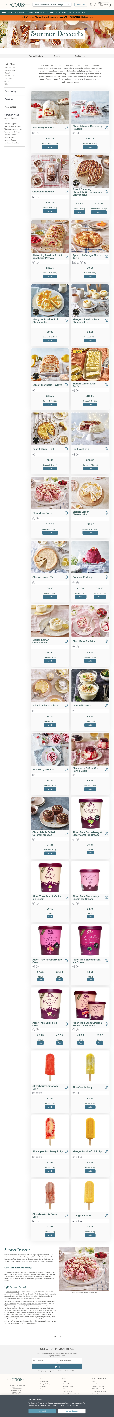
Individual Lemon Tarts (45, 705)
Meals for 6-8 (9, 75)
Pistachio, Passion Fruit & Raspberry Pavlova (47, 256)
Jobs (93, 1381)
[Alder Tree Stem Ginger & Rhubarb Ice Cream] (90, 1019)
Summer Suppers (10, 123)
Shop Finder (44, 1389)
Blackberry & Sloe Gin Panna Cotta (85, 769)
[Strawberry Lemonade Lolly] (50, 1083)
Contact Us (66, 1384)
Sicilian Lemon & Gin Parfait (84, 385)
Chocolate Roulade (43, 191)
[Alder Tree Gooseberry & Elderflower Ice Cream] (90, 829)
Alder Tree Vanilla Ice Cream (44, 1024)
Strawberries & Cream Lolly (45, 1215)
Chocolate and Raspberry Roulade (87, 127)
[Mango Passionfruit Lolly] (90, 1147)
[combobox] (52, 5)
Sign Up (57, 1367)
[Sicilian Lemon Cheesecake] (90, 509)
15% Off (71, 12)
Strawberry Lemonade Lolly (45, 1087)
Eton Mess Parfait (42, 513)
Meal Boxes (40, 12)
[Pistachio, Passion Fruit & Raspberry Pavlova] (50, 252)
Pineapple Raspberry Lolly (47, 1151)
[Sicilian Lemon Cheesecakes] (50, 637)
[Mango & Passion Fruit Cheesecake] (50, 316)
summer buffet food (11, 1314)
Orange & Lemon (82, 1215)
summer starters (48, 1312)
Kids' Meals (8, 78)
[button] (66, 127)
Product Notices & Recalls (71, 1394)
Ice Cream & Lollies (11, 143)
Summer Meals (53, 12)
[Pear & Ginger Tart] (50, 444)
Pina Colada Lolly (83, 1087)
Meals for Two (9, 70)
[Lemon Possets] (90, 701)
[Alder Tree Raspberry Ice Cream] (50, 956)
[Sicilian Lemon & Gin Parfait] (90, 380)
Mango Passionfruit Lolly (87, 1151)
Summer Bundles (10, 118)
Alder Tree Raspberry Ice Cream (47, 961)
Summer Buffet (9, 137)
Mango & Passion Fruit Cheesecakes (86, 320)
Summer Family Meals (12, 132)
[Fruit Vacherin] (90, 444)
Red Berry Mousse (43, 769)
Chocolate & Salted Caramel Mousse (43, 833)
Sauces (6, 81)
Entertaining (19, 12)
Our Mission (81, 12)
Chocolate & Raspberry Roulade (39, 1272)
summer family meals (11, 1317)
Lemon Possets (82, 705)
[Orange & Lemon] (90, 1211)
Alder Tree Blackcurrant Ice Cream (87, 961)
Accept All (42, 1411)
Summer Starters (10, 134)
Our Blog (43, 1386)
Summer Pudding (83, 577)
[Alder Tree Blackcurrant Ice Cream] (90, 956)
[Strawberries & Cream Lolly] (50, 1211)
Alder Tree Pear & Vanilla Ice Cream (46, 897)
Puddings (30, 12)
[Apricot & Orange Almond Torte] (90, 252)
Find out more (87, 17)
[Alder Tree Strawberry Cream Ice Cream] (90, 893)
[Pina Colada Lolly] (90, 1083)
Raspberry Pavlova (43, 127)
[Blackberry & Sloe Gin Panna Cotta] (90, 765)
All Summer (8, 121)
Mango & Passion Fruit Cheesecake (45, 320)
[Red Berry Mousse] (50, 765)
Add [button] (50, 147)
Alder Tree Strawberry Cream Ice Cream (86, 897)
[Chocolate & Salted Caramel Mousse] (50, 829)
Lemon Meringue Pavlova (47, 384)
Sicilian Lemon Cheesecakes (40, 641)
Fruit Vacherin (81, 449)
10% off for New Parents (100, 1389)
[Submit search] (69, 4)
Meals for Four (9, 73)
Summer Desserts (10, 140)
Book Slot (81, 5)
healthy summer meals (44, 1314)
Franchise (95, 1384)
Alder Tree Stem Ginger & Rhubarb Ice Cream (87, 1024)
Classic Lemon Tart (43, 577)
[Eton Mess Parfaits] (90, 637)
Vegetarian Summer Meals (13, 129)
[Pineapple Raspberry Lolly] (50, 1147)
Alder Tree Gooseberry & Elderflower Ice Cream (87, 833)
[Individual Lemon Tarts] (50, 701)
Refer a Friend (96, 1394)
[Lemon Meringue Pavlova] (50, 380)
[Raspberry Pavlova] (50, 123)
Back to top (57, 1336)
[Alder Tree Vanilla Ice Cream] (50, 1019)
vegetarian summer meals (27, 1314)
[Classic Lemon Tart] (50, 573)
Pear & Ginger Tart (43, 449)
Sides (6, 84)
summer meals (71, 76)
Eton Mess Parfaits (84, 641)
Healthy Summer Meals (12, 126)
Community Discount (99, 1391)
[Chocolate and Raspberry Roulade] (90, 123)
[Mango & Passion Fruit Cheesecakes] (90, 316)
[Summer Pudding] (90, 573)
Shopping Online (68, 1386)
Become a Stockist (98, 1386)
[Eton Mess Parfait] (50, 509)
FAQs (64, 1381)
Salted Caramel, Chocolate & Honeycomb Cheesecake (87, 192)
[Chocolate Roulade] (50, 187)
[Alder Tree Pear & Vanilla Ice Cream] (50, 893)
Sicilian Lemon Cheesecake (81, 513)
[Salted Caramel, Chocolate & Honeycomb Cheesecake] (90, 187)
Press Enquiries (67, 1391)
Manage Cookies (72, 1411)
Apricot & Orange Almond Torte (87, 256)
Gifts (64, 12)
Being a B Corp (45, 1384)
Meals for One (9, 67)
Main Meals (7, 12)
